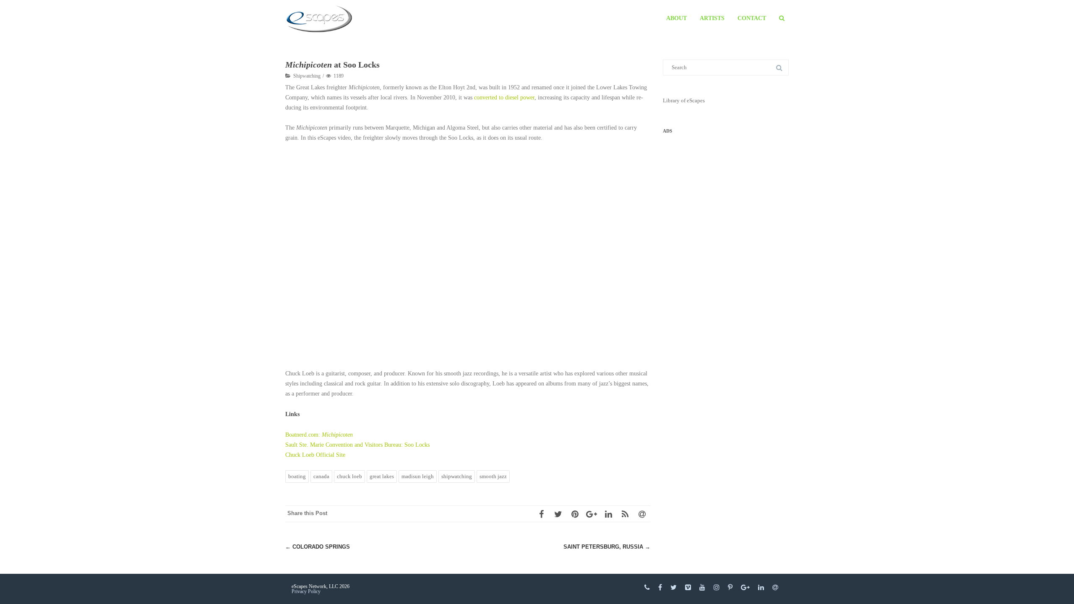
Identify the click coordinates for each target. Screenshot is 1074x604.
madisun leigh (417, 476)
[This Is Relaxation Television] (321, 19)
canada (321, 476)
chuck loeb (349, 476)
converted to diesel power (504, 97)
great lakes (382, 476)
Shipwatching (307, 76)
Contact (752, 18)
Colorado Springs (317, 547)
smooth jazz (493, 476)
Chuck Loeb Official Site (315, 455)
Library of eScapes (684, 100)
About (676, 18)
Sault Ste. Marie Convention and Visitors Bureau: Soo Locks (357, 445)
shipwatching (456, 476)
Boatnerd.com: (319, 435)
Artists (712, 18)
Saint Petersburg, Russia (606, 547)
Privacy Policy (306, 591)
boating (297, 476)
